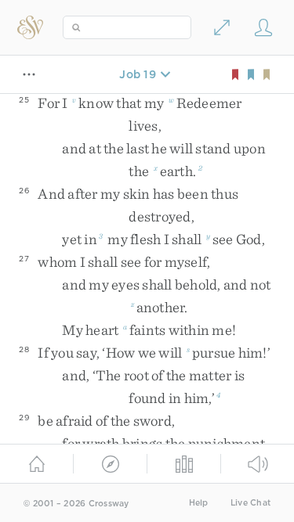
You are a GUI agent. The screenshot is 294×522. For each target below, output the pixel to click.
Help (199, 503)
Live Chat (250, 503)
